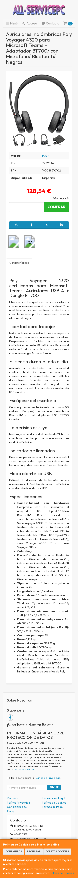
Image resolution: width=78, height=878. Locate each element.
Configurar (13, 851)
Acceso (31, 23)
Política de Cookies (62, 873)
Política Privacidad (18, 802)
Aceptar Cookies (57, 851)
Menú (13, 23)
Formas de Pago (52, 807)
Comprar (56, 207)
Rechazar (34, 851)
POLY (45, 155)
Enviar (54, 787)
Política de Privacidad (25, 769)
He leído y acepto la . (36, 777)
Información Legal (53, 798)
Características (19, 263)
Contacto (52, 23)
